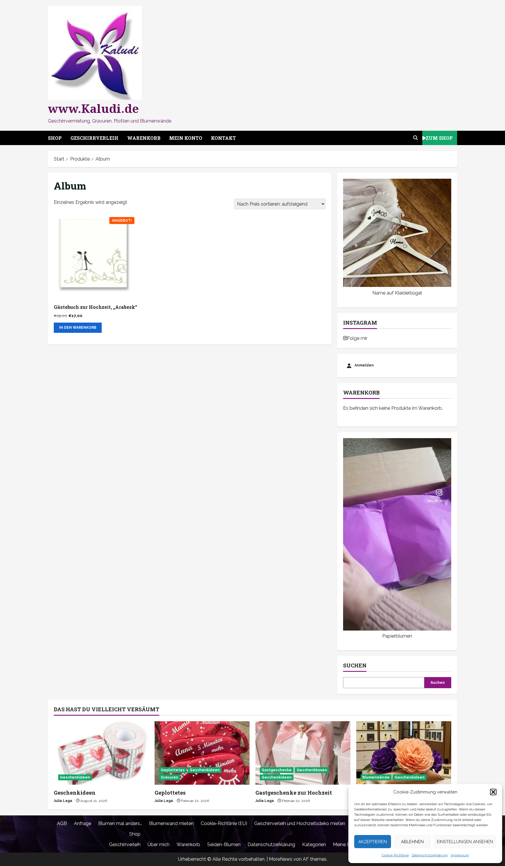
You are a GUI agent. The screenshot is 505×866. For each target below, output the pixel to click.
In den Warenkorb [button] (77, 328)
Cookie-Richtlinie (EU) (224, 823)
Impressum (460, 855)
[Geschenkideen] (101, 753)
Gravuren (169, 777)
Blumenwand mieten (171, 823)
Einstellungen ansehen (465, 841)
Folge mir (357, 338)
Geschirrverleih (94, 138)
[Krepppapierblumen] (403, 753)
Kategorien (314, 844)
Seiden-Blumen (224, 844)
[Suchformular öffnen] (415, 137)
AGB (62, 823)
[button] (493, 792)
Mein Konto (185, 138)
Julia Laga (63, 801)
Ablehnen (412, 841)
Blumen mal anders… (120, 823)
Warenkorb (143, 138)
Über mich (159, 844)
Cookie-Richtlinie (395, 855)
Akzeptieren (372, 841)
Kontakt (223, 138)
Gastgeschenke (277, 770)
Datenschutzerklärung (430, 855)
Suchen (354, 665)
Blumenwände (376, 777)
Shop (55, 138)
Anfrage (82, 823)
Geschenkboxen (312, 770)
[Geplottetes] (202, 753)
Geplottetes (173, 770)
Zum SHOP (439, 138)
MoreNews (280, 859)
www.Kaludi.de (93, 108)
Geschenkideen (75, 777)
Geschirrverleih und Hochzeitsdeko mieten (299, 823)
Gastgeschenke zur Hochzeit (293, 792)
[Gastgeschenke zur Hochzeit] (302, 753)
